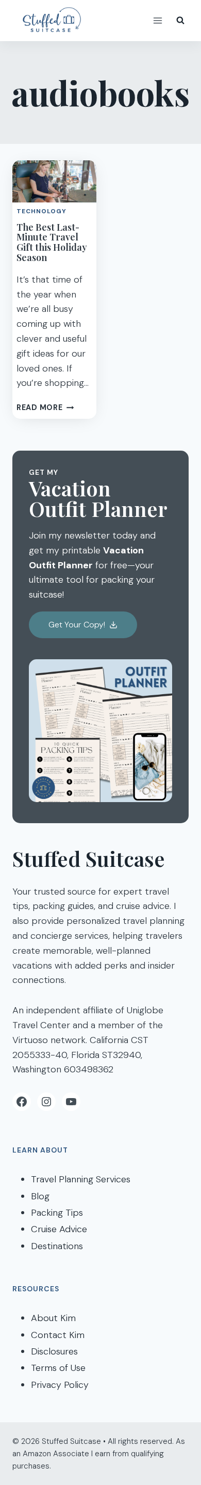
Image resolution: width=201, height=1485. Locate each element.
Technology (41, 211)
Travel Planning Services (80, 1179)
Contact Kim (58, 1335)
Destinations (57, 1246)
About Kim (53, 1318)
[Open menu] (157, 20)
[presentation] (54, 181)
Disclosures (54, 1351)
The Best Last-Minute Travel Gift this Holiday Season (51, 242)
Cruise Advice (59, 1229)
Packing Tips (57, 1212)
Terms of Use (58, 1368)
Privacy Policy (60, 1385)
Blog (40, 1196)
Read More (45, 407)
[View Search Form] (180, 20)
